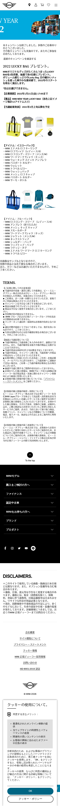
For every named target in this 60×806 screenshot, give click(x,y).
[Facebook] (5, 548)
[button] (36, 5)
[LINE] (33, 548)
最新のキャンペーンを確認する (19, 59)
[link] (29, 5)
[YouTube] (26, 548)
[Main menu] (56, 5)
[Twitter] (19, 548)
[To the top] (30, 455)
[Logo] (30, 685)
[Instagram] (12, 548)
